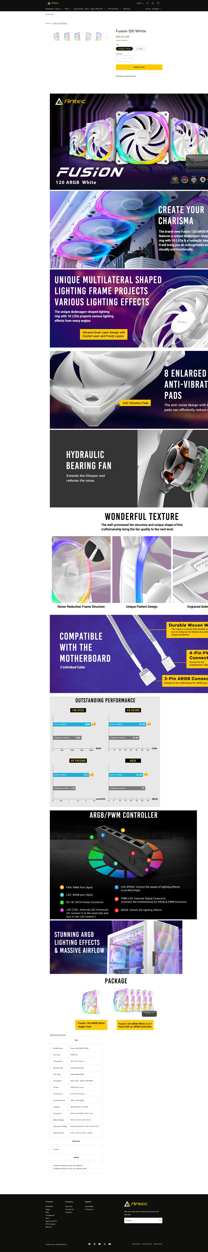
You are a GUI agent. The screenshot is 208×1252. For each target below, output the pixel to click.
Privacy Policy (136, 1244)
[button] (147, 3)
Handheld (49, 1206)
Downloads (89, 1206)
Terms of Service (147, 1244)
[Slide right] (107, 38)
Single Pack (124, 49)
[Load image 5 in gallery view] (98, 36)
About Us (68, 1206)
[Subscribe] (159, 1220)
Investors (68, 1212)
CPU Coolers (50, 1224)
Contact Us (69, 1209)
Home (48, 23)
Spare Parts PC (51, 1221)
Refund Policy (158, 1244)
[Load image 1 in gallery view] (57, 36)
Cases (48, 1209)
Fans (47, 1218)
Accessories (50, 1215)
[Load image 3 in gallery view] (77, 36)
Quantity (119, 54)
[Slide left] (49, 38)
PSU (47, 1212)
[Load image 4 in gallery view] (88, 36)
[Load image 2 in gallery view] (67, 36)
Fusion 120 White (59, 23)
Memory (49, 1227)
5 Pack (139, 49)
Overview (50, 14)
